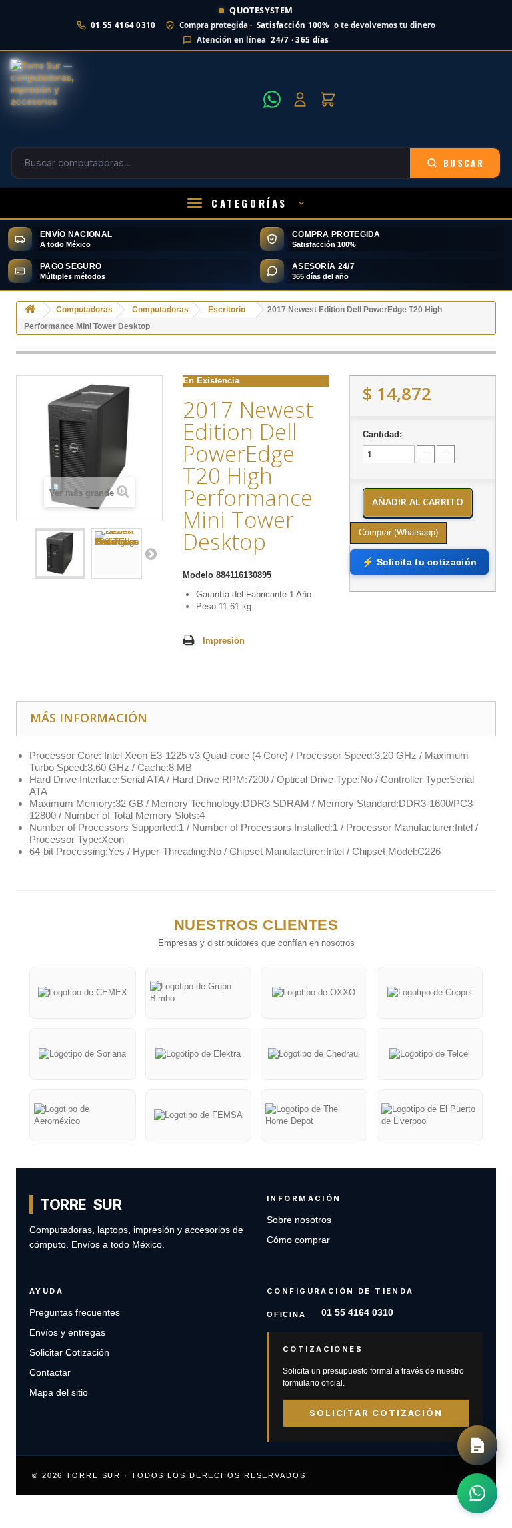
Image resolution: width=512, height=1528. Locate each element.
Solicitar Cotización (69, 1353)
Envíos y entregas (67, 1333)
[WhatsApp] (272, 99)
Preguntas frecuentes (74, 1313)
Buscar (463, 163)
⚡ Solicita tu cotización (419, 562)
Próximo (150, 553)
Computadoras (84, 309)
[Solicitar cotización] (477, 1445)
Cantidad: (382, 434)
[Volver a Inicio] (30, 310)
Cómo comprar (298, 1240)
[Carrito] (328, 99)
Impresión (224, 641)
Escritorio (226, 309)
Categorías (249, 203)
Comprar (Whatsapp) (398, 532)
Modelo (198, 575)
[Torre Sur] (133, 99)
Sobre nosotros (299, 1220)
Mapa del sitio (58, 1393)
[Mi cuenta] (300, 99)
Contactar (50, 1373)
